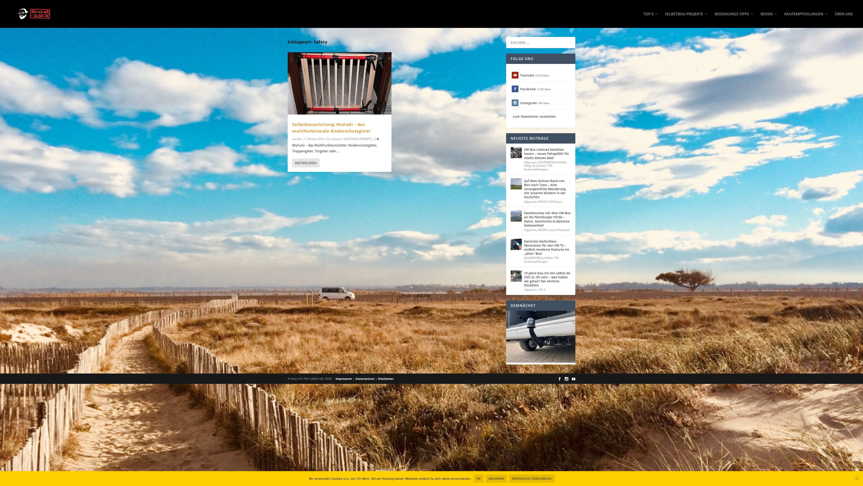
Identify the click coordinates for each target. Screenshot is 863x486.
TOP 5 (648, 14)
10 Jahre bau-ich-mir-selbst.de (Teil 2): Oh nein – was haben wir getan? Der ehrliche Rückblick (547, 279)
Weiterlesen (306, 163)
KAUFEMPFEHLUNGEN (803, 14)
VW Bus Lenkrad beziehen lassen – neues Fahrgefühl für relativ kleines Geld (546, 153)
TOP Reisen (555, 202)
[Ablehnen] (857, 478)
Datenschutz (365, 379)
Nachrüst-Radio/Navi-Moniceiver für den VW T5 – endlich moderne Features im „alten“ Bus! (546, 247)
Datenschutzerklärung (532, 478)
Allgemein (530, 162)
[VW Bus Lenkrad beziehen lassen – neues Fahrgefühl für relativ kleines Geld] (516, 152)
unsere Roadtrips (559, 230)
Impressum (344, 379)
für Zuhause (334, 139)
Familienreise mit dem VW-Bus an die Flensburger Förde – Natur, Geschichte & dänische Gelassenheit (547, 219)
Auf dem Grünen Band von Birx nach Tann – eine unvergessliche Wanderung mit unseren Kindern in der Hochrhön (545, 189)
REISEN (767, 14)
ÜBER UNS (844, 14)
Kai (299, 139)
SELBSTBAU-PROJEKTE (684, 14)
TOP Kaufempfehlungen (538, 167)
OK (478, 478)
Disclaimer (386, 379)
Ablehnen (496, 478)
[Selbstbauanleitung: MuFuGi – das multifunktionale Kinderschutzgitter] (339, 83)
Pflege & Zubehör (535, 166)
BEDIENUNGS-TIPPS (732, 14)
